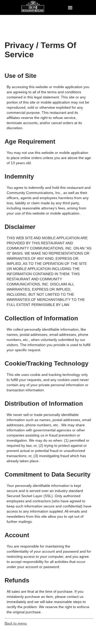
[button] (70, 7)
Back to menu (16, 623)
